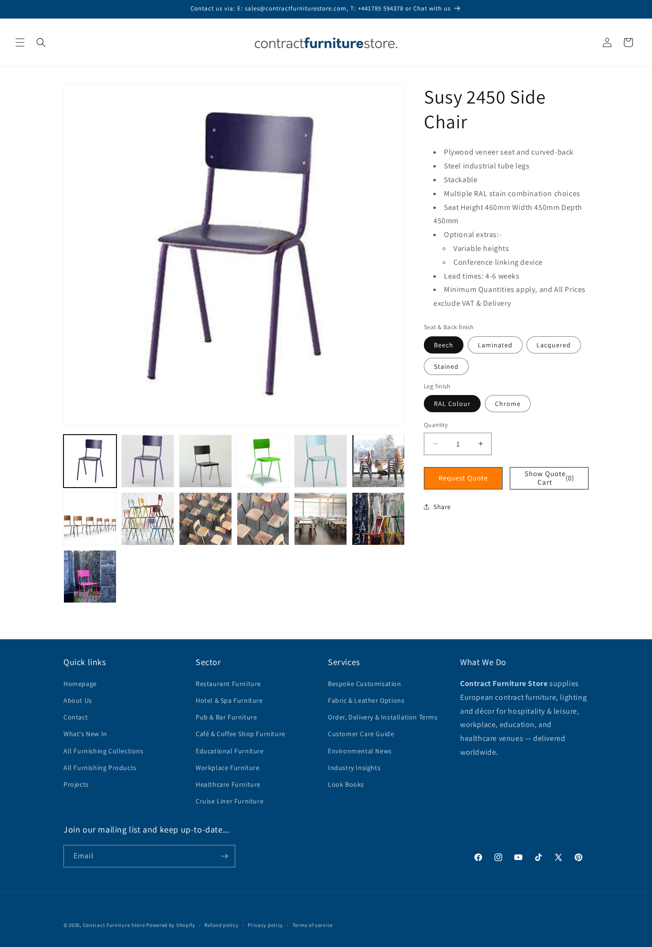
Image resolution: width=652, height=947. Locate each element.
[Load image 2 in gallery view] (147, 461)
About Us (77, 700)
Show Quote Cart (550, 478)
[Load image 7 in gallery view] (89, 518)
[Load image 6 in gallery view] (378, 461)
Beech (443, 344)
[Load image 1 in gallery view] (89, 461)
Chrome (508, 403)
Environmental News (360, 751)
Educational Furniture (230, 751)
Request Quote (463, 477)
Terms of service (313, 925)
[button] (20, 42)
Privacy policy (265, 925)
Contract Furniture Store (114, 925)
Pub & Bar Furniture (226, 717)
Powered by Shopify (170, 925)
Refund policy (221, 925)
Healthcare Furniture (228, 784)
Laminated (495, 344)
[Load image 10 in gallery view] (263, 518)
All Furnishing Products (100, 767)
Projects (76, 784)
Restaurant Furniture (228, 683)
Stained (446, 366)
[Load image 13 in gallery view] (89, 576)
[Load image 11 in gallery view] (320, 518)
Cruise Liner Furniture (229, 801)
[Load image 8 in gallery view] (147, 518)
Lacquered (553, 344)
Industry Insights (354, 767)
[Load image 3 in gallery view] (205, 461)
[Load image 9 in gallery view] (205, 518)
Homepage (80, 683)
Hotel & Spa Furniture (229, 700)
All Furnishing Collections (103, 751)
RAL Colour (452, 403)
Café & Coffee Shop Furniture (240, 733)
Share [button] (442, 506)
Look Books (346, 784)
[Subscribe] (224, 856)
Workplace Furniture (227, 767)
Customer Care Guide (361, 733)
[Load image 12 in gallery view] (378, 518)
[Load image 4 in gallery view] (263, 461)
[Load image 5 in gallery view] (320, 461)
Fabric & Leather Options (366, 700)
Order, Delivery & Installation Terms (383, 717)
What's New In (85, 733)
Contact (75, 717)
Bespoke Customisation (364, 683)
